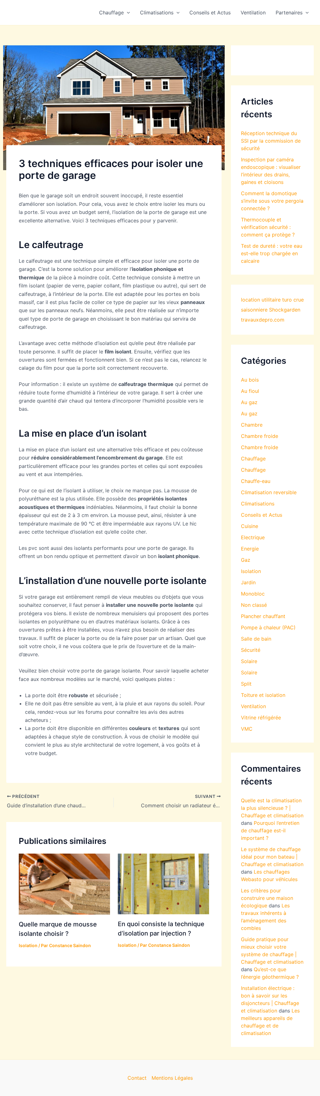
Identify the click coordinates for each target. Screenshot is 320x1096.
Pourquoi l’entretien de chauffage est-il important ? (270, 830)
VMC (246, 729)
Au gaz (249, 402)
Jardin (248, 582)
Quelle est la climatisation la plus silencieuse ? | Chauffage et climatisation (272, 808)
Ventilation (253, 12)
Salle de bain (256, 639)
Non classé (254, 605)
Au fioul (250, 391)
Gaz (245, 560)
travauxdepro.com (262, 320)
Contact (137, 1078)
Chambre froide (259, 436)
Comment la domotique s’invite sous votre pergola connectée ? (272, 200)
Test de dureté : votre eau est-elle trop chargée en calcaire (271, 253)
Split (246, 684)
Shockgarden (284, 310)
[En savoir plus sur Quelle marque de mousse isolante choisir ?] (64, 883)
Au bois (250, 380)
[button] (127, 12)
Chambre (251, 425)
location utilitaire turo (266, 300)
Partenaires (289, 12)
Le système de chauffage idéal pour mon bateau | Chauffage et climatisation (272, 856)
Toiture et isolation (263, 695)
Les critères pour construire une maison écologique (267, 898)
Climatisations (156, 12)
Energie (250, 548)
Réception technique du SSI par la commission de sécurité (271, 140)
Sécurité (250, 650)
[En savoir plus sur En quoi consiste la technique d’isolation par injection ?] (163, 883)
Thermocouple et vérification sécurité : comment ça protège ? (268, 227)
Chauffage (111, 12)
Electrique (253, 537)
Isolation (28, 945)
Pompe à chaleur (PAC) (268, 627)
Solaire (249, 661)
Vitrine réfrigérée (261, 717)
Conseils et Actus (210, 12)
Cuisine (249, 526)
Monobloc (253, 594)
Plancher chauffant (263, 616)
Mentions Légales (172, 1078)
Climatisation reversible (269, 492)
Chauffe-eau (255, 481)
